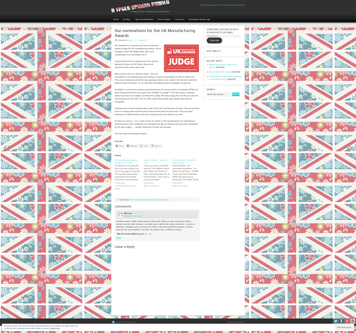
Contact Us (178, 19)
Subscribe (214, 40)
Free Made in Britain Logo (198, 19)
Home (116, 19)
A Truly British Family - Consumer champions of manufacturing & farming (145, 8)
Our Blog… (126, 19)
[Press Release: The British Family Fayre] (187, 175)
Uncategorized (162, 200)
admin (130, 40)
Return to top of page (126, 322)
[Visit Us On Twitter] (335, 323)
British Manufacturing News (142, 200)
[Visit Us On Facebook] (341, 323)
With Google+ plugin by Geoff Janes (178, 331)
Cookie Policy (55, 328)
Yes (146, 234)
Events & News (163, 19)
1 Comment (142, 40)
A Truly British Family (236, 322)
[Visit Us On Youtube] (353, 323)
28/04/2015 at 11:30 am (133, 216)
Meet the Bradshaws (144, 19)
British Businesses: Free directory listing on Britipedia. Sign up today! (224, 5)
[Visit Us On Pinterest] (347, 323)
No (150, 234)
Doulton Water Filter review (220, 72)
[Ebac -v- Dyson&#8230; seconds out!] (158, 175)
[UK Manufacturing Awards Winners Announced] (129, 176)
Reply (118, 238)
